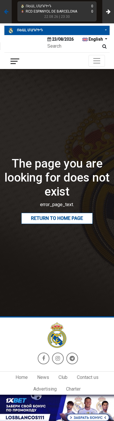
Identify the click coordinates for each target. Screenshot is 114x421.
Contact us (88, 377)
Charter (73, 389)
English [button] (96, 39)
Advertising (45, 389)
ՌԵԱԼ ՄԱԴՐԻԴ (29, 30)
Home (21, 377)
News (43, 377)
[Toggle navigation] (97, 61)
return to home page (57, 218)
